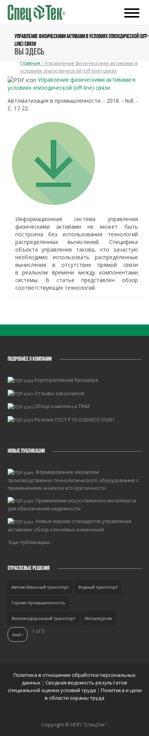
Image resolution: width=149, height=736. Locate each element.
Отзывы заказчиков (59, 393)
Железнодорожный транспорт (43, 618)
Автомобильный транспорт (40, 587)
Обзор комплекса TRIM (61, 406)
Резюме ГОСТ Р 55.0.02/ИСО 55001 (74, 419)
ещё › (17, 634)
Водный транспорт (98, 587)
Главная (30, 63)
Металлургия (98, 618)
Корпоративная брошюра (66, 379)
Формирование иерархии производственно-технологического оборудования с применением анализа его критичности (73, 479)
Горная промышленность (38, 602)
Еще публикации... (31, 542)
